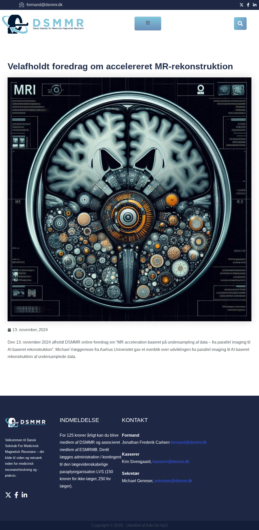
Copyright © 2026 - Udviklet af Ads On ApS (129, 525)
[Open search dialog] (240, 23)
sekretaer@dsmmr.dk (173, 481)
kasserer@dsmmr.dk (171, 461)
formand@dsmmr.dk (189, 442)
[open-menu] (147, 23)
